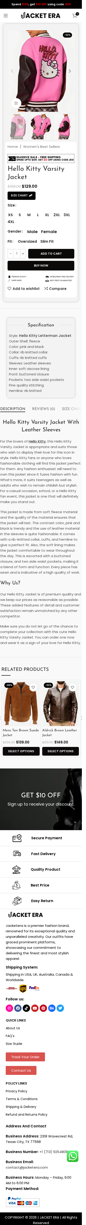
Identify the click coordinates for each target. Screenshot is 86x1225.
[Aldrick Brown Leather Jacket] (60, 703)
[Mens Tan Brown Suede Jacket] (21, 703)
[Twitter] (60, 1008)
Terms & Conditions (22, 1099)
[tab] (12, 409)
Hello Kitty (37, 441)
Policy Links (16, 1083)
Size (11, 205)
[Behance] (51, 1008)
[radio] (10, 215)
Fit (10, 241)
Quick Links (16, 1020)
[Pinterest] (43, 1008)
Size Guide (14, 1043)
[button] (12, 71)
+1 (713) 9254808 (53, 1151)
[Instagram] (9, 1008)
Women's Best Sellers (41, 146)
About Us (13, 1028)
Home (13, 146)
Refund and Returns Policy (26, 1114)
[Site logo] (41, 15)
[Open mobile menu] (5, 15)
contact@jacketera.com (27, 1167)
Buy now (41, 265)
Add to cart (51, 253)
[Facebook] (18, 1008)
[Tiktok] (26, 1008)
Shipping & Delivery (21, 1106)
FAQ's (10, 1036)
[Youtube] (35, 1008)
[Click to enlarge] (16, 103)
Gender (14, 231)
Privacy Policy (16, 1091)
